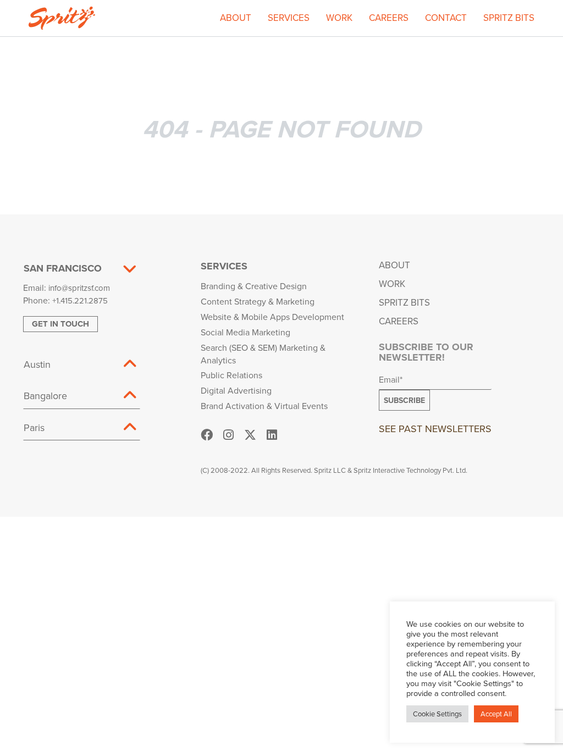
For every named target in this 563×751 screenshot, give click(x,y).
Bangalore (45, 395)
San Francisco (63, 268)
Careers (389, 17)
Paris (34, 427)
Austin (37, 364)
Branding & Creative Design (254, 286)
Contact (446, 17)
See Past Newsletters (435, 428)
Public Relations (231, 375)
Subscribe (404, 400)
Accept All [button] (496, 714)
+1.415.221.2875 (80, 300)
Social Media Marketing (245, 332)
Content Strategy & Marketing (257, 301)
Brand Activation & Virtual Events (264, 406)
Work (339, 17)
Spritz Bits (508, 17)
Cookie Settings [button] (437, 714)
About (235, 17)
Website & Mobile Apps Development (272, 317)
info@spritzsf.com (79, 288)
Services (289, 17)
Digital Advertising (236, 390)
